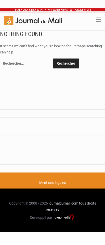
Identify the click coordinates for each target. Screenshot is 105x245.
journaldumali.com (63, 203)
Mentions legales (52, 183)
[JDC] (33, 20)
